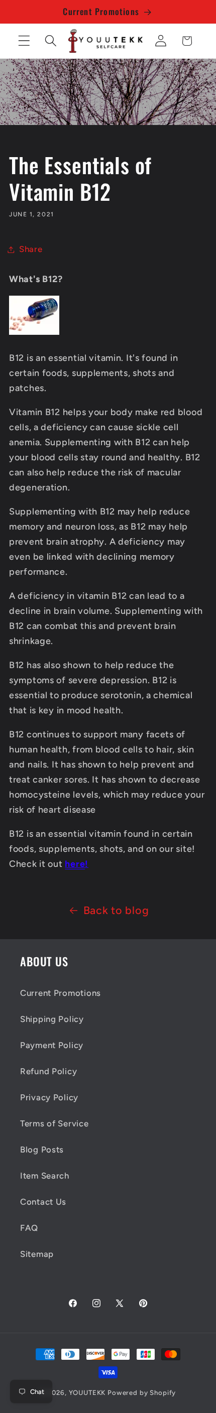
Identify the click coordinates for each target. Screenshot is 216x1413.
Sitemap (37, 1254)
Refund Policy (48, 1071)
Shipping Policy (52, 1019)
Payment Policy (51, 1045)
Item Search (44, 1176)
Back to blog (116, 910)
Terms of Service (54, 1123)
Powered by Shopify (141, 1392)
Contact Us (43, 1202)
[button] (24, 41)
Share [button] (31, 249)
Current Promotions (60, 993)
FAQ (29, 1228)
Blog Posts (42, 1149)
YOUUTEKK (87, 1392)
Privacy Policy (49, 1097)
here (75, 863)
